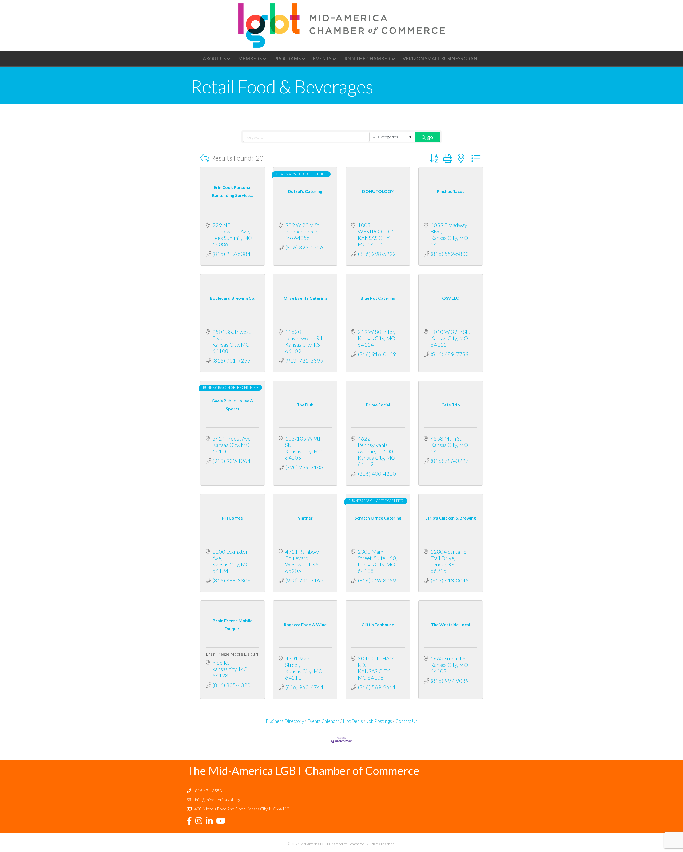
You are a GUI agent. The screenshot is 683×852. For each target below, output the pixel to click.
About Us (214, 58)
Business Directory (285, 721)
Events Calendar (323, 721)
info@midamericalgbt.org (217, 799)
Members (250, 58)
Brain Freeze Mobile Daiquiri (232, 653)
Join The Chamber (367, 58)
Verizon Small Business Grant (442, 58)
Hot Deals (353, 721)
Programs (287, 58)
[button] (204, 158)
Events (322, 58)
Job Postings (379, 721)
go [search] (430, 137)
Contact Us (406, 721)
